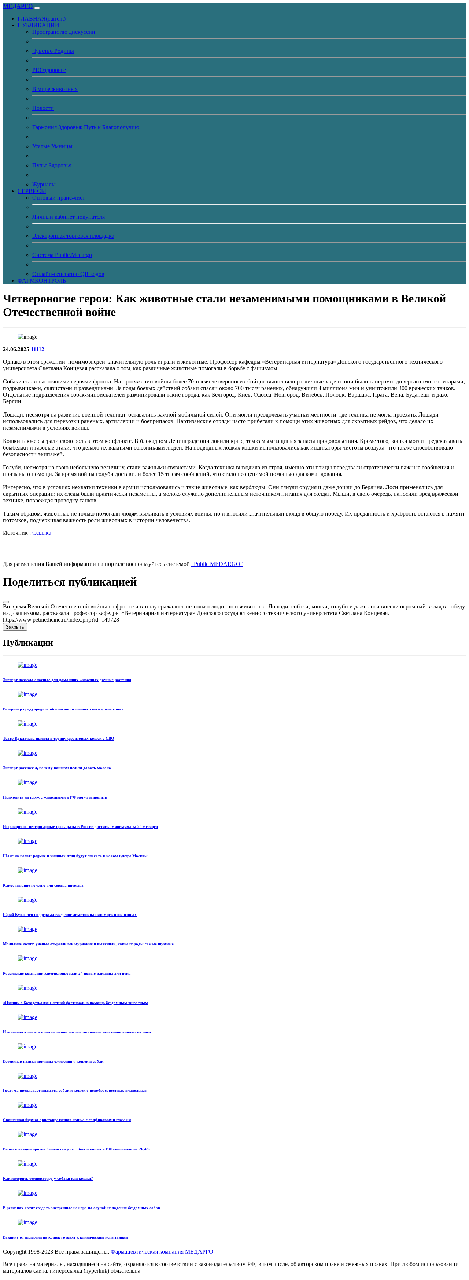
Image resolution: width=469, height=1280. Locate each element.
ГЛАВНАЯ (42, 18)
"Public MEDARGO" (217, 564)
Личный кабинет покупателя (68, 217)
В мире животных (55, 89)
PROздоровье (49, 70)
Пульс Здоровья (51, 165)
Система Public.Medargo (62, 255)
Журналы (44, 184)
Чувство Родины (53, 51)
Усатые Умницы (52, 146)
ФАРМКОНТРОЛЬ (42, 280)
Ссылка (41, 533)
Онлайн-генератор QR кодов (68, 274)
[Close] (6, 602)
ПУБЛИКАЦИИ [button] (38, 25)
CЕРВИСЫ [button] (32, 191)
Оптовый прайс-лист (58, 197)
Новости (43, 108)
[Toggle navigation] (37, 8)
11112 (37, 349)
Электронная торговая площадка (73, 236)
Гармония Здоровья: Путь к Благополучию (85, 127)
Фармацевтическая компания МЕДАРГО (162, 1251)
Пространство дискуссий (63, 32)
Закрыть (15, 627)
